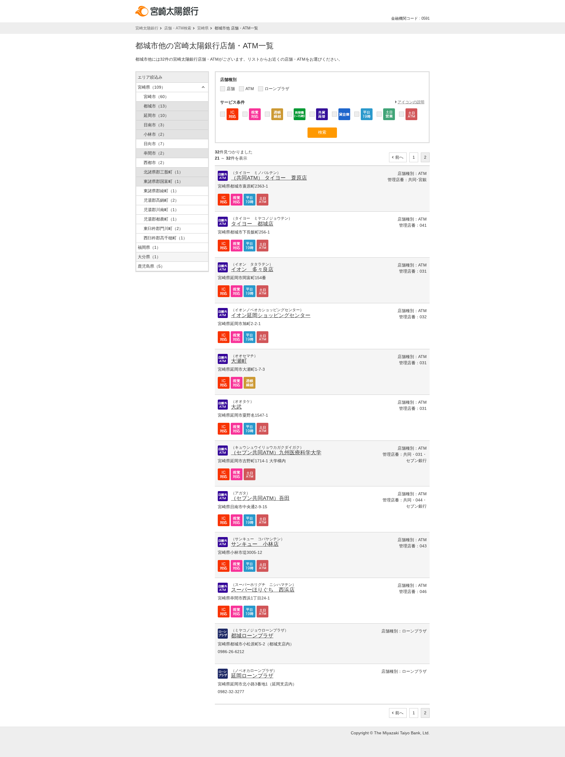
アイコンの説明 (411, 102)
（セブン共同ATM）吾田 (260, 498)
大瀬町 (239, 361)
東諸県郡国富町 (163, 181)
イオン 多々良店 (252, 269)
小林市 (155, 134)
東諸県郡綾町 (161, 190)
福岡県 (149, 247)
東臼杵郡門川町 (163, 228)
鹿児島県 (151, 266)
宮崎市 (156, 96)
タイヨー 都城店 (252, 224)
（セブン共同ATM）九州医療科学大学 (276, 452)
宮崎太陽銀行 (146, 28)
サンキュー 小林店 (255, 544)
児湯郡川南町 (161, 209)
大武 (236, 407)
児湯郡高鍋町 (161, 200)
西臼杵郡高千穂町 (165, 238)
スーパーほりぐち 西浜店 (263, 590)
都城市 (156, 106)
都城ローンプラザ (252, 636)
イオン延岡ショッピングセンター (270, 315)
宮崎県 (203, 28)
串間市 (155, 153)
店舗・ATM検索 (177, 28)
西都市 (155, 162)
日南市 (155, 124)
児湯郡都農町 (161, 219)
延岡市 (156, 115)
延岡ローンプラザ (252, 676)
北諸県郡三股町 (163, 172)
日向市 (155, 143)
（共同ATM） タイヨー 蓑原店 (269, 178)
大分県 (149, 256)
